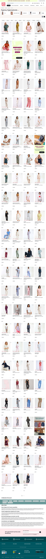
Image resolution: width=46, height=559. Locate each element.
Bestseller (37, 5)
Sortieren (3, 20)
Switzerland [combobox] (42, 557)
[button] (43, 3)
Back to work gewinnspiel (15, 5)
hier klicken (35, 534)
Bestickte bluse (5, 502)
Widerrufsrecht (22, 557)
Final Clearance (26, 5)
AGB (10, 557)
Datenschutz (13, 557)
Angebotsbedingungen (7, 557)
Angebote (21, 5)
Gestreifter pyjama (10, 502)
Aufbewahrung (32, 5)
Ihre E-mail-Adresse (26, 530)
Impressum (3, 557)
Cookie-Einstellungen (18, 557)
